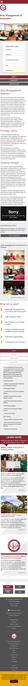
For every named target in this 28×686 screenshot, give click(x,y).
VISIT (19, 587)
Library (14, 652)
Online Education (14, 624)
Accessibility (14, 661)
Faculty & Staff (14, 668)
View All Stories (21, 452)
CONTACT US (14, 84)
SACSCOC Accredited (15, 610)
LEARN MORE (14, 437)
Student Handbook (14, 648)
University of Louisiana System (14, 613)
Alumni (14, 670)
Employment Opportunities (14, 626)
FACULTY (14, 80)
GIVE (19, 592)
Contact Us (14, 657)
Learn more (23, 679)
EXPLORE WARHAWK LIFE (18, 297)
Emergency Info (14, 646)
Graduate (14, 622)
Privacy (14, 659)
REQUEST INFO (8, 591)
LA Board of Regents (14, 615)
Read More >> (22, 490)
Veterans (14, 628)
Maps (14, 650)
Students (14, 665)
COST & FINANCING (14, 235)
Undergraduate (14, 619)
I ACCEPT (14, 681)
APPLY (14, 77)
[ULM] (14, 636)
